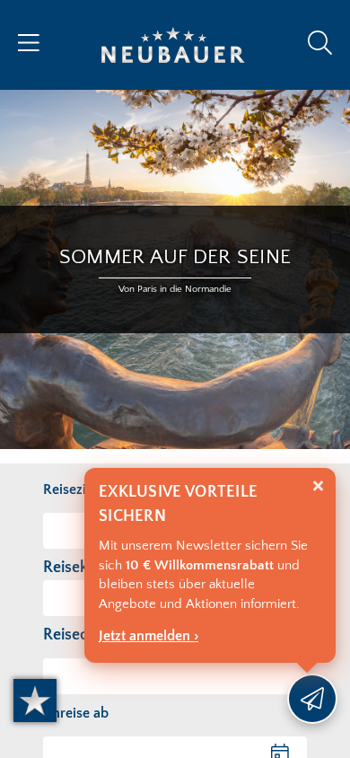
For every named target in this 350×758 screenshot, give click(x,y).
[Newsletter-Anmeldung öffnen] (312, 698)
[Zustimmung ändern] (35, 700)
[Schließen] (318, 486)
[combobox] (175, 676)
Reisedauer (81, 635)
